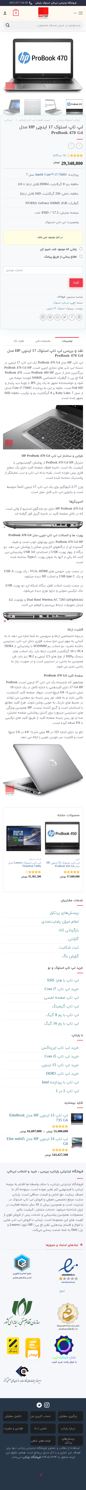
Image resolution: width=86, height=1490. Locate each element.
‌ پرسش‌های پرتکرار (65, 913)
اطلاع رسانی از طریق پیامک (61, 257)
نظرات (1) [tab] (19, 341)
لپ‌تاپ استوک (61, 303)
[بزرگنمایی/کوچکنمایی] (70, 1466)
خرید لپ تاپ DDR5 (63, 1073)
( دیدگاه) (59, 155)
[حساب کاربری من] (5, 13)
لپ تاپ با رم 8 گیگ (63, 1015)
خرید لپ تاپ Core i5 (62, 1056)
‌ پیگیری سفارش (68, 1416)
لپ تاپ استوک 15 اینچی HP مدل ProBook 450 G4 (63, 864)
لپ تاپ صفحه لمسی (62, 997)
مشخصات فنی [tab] (43, 341)
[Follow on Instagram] (46, 1405)
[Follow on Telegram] (39, 1405)
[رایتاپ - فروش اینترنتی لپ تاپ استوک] (43, 13)
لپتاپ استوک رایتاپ (68, 120)
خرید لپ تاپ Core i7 (62, 989)
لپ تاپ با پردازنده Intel (61, 1082)
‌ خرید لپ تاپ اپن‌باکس (60, 1047)
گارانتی (74, 939)
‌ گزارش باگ (71, 956)
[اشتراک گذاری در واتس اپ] (79, 317)
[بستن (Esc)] (82, 1466)
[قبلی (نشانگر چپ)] (82, 1483)
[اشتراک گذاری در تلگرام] (43, 317)
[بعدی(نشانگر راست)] (70, 1483)
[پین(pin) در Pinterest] (50, 317)
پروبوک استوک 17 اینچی (60, 308)
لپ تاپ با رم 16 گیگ (62, 1023)
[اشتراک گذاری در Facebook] (72, 317)
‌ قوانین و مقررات (13, 1428)
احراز (62, 1291)
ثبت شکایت (69, 947)
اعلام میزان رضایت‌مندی (60, 921)
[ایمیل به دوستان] (57, 317)
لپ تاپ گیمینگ (66, 1006)
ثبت (76, 282)
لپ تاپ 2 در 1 (68, 1091)
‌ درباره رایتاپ (68, 1428)
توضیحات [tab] (67, 341)
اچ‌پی (72, 303)
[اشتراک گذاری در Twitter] (64, 317)
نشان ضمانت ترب (64, 1357)
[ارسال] (8, 25)
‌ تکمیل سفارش (13, 1416)
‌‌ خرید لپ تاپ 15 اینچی (61, 1065)
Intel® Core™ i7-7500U (51, 175)
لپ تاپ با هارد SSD (63, 980)
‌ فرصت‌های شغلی (41, 1441)
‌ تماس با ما (41, 1428)
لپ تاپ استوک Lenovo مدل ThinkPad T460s (24, 864)
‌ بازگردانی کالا (69, 930)
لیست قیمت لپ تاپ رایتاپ (34, 120)
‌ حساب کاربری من (41, 1416)
